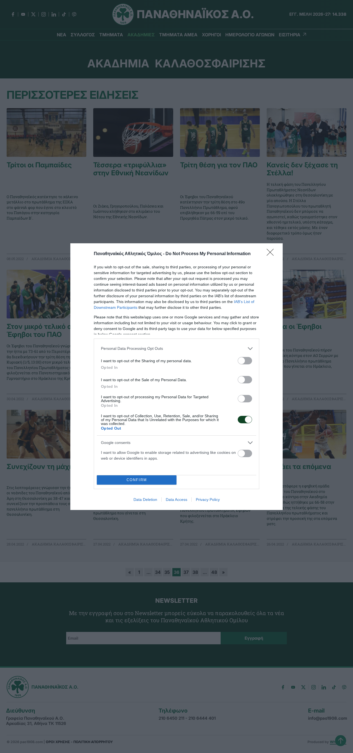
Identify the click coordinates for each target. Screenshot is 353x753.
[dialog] (176, 376)
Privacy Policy (208, 499)
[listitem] (176, 348)
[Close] (272, 254)
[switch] (245, 360)
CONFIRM (137, 480)
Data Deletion (145, 499)
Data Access (176, 499)
